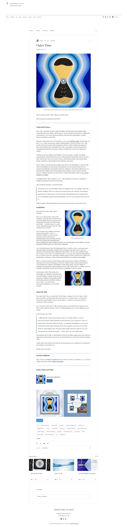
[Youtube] (61, 519)
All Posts (31, 30)
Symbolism (54, 428)
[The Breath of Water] (39, 465)
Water (48, 428)
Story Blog (44, 30)
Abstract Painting (51, 431)
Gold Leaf (62, 428)
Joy (56, 434)
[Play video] (78, 278)
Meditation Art (40, 428)
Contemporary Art (68, 431)
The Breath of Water (36, 473)
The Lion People (49, 434)
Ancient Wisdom (45, 425)
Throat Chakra (40, 431)
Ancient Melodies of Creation (87, 473)
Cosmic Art (54, 425)
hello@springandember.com (64, 513)
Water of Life (58, 473)
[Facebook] (110, 17)
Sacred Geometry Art (71, 425)
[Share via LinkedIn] (44, 443)
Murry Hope (40, 434)
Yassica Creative (71, 428)
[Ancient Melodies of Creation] (87, 465)
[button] (96, 30)
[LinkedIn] (103, 17)
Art (38, 425)
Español (52, 30)
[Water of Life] (63, 465)
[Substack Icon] (105, 17)
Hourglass (77, 431)
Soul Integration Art (82, 428)
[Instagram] (107, 17)
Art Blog (38, 30)
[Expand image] (49, 403)
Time (83, 431)
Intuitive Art (81, 425)
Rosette (59, 431)
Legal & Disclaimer (74, 523)
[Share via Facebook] (37, 443)
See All (96, 456)
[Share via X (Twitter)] (40, 443)
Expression (62, 434)
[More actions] (90, 41)
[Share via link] (48, 443)
